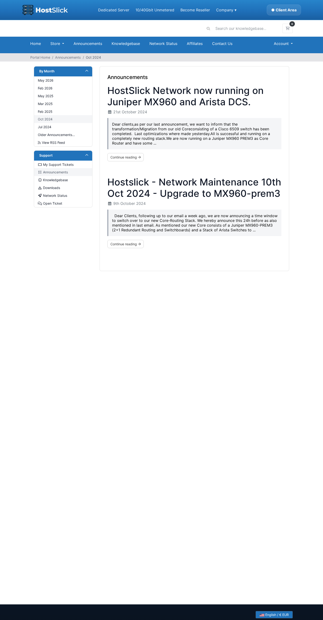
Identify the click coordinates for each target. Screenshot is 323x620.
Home (35, 43)
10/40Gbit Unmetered (154, 10)
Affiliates (195, 43)
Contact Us (222, 43)
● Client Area (284, 10)
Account (282, 43)
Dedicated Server (113, 10)
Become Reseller (195, 10)
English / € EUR (276, 615)
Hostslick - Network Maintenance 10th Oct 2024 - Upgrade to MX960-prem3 (194, 187)
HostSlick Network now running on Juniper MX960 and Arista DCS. (185, 96)
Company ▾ (226, 10)
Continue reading (124, 157)
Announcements (88, 43)
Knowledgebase (126, 43)
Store (55, 43)
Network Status (163, 43)
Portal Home (40, 57)
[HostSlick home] (45, 10)
